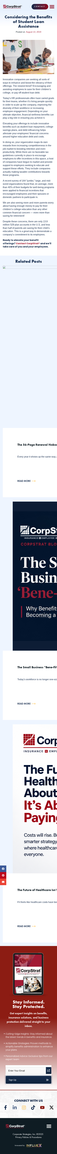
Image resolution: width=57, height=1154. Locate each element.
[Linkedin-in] (14, 1107)
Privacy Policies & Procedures (28, 1137)
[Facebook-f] (5, 1107)
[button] (52, 7)
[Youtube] (42, 1107)
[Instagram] (24, 1107)
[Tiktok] (33, 1107)
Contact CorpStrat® (28, 243)
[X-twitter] (51, 1107)
